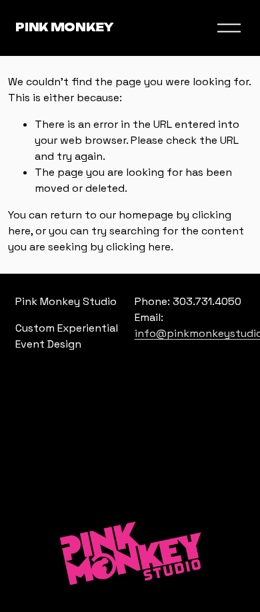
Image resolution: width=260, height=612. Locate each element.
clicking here (138, 247)
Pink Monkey (64, 27)
